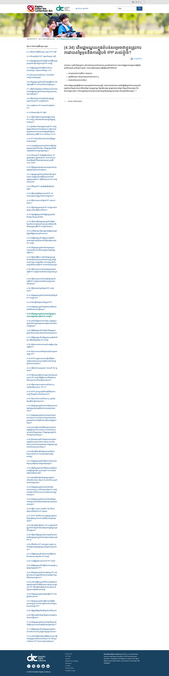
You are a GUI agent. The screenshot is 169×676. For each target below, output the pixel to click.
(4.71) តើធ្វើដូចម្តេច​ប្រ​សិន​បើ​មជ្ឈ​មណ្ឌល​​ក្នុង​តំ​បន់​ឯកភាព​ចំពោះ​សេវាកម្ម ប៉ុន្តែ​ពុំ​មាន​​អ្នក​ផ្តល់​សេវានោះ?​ (41, 630)
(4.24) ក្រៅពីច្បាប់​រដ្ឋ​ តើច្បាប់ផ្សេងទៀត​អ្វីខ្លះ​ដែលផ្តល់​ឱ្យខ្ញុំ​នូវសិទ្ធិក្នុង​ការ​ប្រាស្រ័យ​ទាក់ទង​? (42, 232)
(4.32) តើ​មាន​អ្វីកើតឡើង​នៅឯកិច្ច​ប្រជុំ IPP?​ (39, 302)
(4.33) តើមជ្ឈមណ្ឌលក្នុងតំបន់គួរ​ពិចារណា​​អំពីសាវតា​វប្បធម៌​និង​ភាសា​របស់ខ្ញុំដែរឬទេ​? (42, 308)
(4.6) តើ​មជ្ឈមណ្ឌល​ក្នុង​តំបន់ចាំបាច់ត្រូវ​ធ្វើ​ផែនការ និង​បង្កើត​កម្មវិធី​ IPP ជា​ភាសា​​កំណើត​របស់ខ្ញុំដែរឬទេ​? (42, 83)
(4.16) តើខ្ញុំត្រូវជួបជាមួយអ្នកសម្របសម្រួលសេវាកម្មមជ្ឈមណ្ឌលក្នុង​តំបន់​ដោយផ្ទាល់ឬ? (41, 168)
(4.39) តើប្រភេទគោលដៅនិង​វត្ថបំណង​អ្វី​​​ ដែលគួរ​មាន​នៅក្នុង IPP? (42, 353)
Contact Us (68, 654)
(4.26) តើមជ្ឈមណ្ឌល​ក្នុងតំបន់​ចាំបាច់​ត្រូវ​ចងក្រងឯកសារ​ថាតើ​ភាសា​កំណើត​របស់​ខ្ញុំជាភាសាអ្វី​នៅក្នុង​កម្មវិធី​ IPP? (41, 250)
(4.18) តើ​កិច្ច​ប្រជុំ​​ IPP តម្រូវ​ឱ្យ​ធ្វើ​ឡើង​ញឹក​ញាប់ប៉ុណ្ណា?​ (40, 188)
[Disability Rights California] (36, 658)
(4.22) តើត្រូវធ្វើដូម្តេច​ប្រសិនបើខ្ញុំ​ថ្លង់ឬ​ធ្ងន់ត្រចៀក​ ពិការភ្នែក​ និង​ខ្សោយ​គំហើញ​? (41, 216)
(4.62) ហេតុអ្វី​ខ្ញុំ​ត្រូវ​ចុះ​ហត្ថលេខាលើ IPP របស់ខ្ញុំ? (41, 561)
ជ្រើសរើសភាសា (139, 2)
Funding (67, 666)
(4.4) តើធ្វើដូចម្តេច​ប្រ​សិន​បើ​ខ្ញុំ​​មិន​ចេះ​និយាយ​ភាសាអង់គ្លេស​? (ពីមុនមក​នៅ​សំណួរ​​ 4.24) (39, 69)
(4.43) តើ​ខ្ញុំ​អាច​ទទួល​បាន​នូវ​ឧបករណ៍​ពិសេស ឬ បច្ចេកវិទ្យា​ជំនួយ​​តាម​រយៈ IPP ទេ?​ (40, 386)
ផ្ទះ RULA (79, 8)
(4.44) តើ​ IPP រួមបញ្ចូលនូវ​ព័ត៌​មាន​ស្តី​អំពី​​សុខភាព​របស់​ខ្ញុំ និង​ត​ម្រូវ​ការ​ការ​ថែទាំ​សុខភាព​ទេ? (41, 393)
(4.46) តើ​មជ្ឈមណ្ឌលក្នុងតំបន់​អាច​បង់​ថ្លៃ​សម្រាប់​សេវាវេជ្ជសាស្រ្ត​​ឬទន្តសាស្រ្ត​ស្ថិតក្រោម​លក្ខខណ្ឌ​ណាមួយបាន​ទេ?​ (42, 408)
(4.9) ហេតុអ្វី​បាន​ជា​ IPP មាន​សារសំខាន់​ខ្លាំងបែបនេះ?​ (41, 107)
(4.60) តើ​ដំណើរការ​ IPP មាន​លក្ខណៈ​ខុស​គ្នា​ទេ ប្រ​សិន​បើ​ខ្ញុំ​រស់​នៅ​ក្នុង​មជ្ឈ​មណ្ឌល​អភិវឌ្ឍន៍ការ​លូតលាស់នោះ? (42, 546)
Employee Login (70, 670)
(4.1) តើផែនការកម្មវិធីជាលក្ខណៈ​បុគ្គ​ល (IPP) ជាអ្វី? (42, 52)
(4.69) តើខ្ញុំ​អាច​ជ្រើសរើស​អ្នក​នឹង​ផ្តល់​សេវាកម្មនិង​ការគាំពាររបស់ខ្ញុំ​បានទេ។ (42, 616)
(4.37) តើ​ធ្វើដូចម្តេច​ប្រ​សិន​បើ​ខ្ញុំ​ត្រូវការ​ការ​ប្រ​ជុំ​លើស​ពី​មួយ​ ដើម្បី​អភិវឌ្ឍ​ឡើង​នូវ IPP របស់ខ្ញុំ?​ (42, 339)
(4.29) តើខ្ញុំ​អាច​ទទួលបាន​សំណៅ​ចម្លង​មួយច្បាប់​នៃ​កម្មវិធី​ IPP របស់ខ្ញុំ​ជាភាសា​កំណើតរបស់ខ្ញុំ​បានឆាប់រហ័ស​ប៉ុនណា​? (41, 281)
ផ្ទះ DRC (86, 8)
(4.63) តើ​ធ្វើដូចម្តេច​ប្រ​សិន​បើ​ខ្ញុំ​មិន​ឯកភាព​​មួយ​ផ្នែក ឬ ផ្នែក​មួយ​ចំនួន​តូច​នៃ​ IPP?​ (42, 567)
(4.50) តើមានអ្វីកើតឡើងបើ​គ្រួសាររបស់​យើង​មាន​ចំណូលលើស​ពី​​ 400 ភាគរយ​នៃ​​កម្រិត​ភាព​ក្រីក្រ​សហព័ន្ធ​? (41, 454)
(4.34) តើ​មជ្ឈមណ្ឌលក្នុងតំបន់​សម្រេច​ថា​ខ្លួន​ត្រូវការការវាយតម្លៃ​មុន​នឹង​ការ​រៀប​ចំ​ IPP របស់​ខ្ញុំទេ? (41, 315)
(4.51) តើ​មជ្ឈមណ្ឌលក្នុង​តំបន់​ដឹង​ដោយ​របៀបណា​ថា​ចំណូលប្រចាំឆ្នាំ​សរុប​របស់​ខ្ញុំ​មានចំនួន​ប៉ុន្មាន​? (42, 462)
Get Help (68, 656)
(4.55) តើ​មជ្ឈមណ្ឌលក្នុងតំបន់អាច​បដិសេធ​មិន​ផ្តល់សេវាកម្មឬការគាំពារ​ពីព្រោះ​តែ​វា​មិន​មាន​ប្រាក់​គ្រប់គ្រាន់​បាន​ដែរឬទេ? (42, 501)
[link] (63, 11)
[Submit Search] (139, 9)
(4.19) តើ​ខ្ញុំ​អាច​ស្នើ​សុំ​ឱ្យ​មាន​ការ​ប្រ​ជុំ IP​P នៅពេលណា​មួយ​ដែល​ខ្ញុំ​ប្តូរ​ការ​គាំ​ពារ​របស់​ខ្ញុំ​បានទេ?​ (40, 195)
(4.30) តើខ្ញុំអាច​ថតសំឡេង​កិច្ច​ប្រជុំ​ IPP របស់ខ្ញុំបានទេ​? (40, 289)
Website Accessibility (71, 661)
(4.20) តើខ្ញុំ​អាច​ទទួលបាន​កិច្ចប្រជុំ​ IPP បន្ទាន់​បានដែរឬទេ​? (41, 202)
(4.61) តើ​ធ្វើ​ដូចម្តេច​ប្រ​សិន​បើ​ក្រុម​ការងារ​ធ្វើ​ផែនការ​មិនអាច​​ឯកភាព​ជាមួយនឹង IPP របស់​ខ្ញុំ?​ (41, 555)
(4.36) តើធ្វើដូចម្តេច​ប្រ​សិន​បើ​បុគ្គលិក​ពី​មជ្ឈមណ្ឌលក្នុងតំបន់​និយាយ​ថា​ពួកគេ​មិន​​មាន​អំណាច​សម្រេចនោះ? (42, 332)
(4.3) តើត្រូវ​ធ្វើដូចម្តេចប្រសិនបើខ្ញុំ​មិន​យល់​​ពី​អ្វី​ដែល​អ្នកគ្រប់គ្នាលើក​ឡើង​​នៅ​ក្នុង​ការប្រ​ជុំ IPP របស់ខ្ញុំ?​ (42, 62)
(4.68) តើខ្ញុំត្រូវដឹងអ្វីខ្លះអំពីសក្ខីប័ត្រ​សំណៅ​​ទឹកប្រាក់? (42, 610)
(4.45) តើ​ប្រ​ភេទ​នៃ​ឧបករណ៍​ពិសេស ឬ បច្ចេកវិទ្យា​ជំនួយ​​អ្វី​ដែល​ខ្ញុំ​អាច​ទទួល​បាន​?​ (41, 400)
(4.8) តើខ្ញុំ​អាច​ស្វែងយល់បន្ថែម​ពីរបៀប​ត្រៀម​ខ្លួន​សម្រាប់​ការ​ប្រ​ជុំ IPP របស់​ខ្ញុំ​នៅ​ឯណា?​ (40, 100)
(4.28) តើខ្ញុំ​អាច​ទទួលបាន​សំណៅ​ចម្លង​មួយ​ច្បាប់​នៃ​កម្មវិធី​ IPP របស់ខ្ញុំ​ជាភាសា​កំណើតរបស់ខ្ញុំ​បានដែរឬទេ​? (42, 271)
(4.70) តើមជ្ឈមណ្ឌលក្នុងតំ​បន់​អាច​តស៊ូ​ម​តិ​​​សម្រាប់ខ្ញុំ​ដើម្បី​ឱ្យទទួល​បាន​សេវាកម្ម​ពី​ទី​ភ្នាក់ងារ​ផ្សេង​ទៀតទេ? (41, 623)
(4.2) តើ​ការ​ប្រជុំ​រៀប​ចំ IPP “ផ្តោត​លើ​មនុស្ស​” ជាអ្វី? (41, 56)
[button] (136, 91)
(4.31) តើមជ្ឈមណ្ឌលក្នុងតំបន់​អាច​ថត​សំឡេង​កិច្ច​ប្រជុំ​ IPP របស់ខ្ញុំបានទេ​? (42, 296)
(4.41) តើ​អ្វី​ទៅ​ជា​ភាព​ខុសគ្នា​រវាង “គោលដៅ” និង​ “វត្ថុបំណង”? (42, 369)
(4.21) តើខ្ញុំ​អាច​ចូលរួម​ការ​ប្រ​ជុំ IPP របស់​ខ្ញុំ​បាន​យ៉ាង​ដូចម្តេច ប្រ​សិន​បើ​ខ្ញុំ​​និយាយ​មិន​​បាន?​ (42, 209)
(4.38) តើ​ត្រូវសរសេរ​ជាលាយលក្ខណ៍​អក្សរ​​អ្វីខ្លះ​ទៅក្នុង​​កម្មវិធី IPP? (42, 346)
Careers (67, 658)
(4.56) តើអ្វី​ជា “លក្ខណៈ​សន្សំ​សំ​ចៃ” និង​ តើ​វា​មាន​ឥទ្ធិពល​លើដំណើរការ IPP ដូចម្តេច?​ (41, 510)
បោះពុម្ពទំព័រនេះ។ (138, 58)
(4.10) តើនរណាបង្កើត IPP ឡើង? (37, 112)
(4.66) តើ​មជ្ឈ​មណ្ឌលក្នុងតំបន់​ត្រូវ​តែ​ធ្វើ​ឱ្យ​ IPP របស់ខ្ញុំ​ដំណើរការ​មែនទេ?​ (42, 595)
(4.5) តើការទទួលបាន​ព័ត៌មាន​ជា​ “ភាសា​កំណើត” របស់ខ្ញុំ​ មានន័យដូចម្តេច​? (40, 76)
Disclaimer (68, 663)
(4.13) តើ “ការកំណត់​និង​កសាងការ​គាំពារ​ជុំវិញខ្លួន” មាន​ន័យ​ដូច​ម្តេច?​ (41, 140)
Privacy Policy (69, 668)
